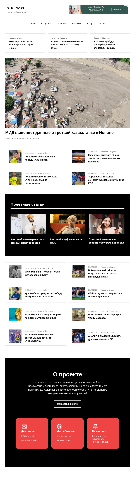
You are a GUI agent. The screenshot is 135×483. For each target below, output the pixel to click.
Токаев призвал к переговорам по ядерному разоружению (43, 316)
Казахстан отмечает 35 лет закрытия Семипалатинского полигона (105, 158)
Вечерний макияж (100, 239)
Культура (55, 38)
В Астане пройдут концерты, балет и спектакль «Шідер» (104, 44)
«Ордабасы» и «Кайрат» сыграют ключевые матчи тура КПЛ (106, 180)
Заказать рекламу (67, 403)
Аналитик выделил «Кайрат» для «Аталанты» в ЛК (105, 338)
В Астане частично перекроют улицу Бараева (105, 316)
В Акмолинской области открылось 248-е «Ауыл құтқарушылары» (102, 273)
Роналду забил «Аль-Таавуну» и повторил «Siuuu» (21, 44)
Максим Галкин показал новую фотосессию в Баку (42, 273)
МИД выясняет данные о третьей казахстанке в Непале (59, 132)
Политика (49, 311)
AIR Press (15, 8)
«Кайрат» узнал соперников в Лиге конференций (105, 295)
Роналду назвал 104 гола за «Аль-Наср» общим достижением (41, 180)
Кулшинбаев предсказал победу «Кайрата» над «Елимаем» (43, 295)
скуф (65, 239)
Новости (12, 38)
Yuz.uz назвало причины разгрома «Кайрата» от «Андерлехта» (39, 338)
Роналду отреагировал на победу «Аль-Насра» (40, 158)
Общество (106, 38)
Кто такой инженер (22, 239)
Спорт (19, 38)
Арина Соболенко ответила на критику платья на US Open (67, 44)
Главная (32, 23)
